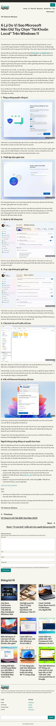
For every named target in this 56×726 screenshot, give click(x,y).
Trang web (3, 562)
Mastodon (31, 709)
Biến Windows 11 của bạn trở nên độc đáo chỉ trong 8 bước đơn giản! (9, 640)
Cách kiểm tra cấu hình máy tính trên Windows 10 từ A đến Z (27, 640)
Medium (30, 707)
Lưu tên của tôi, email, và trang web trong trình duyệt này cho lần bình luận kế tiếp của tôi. (26, 567)
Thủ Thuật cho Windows (9, 17)
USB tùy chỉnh (28, 475)
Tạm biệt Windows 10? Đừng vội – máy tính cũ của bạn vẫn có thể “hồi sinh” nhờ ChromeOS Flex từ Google (47, 672)
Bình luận (3, 537)
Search (51, 717)
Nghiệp (5, 8)
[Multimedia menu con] (54, 11)
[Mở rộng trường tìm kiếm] (52, 5)
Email (2, 557)
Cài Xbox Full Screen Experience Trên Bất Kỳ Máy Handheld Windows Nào (7, 608)
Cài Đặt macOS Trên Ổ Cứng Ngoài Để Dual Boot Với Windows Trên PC (27, 607)
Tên (2, 551)
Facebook (31, 702)
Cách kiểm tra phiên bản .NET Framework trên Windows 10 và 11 (46, 640)
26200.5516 (45, 53)
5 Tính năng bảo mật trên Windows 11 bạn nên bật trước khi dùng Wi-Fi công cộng (28, 670)
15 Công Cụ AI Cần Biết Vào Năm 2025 (19, 518)
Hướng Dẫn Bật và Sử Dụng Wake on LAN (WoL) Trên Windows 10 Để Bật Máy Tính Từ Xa (8, 671)
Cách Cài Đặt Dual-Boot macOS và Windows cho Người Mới (47, 606)
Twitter (30, 704)
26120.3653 (35, 53)
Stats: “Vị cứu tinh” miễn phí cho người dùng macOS (30, 527)
